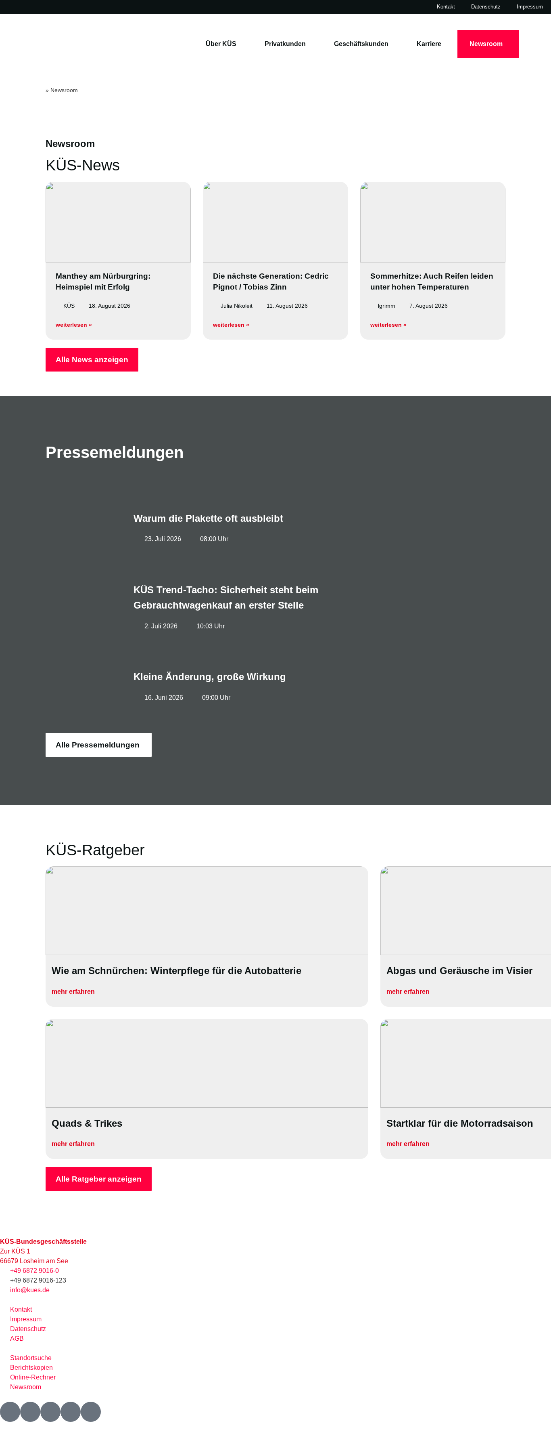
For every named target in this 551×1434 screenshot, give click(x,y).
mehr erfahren (73, 991)
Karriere (429, 43)
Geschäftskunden (361, 43)
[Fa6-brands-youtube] (30, 1412)
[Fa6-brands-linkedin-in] (71, 1412)
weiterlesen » (74, 324)
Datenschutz (486, 7)
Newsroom (486, 43)
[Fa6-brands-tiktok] (91, 1412)
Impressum (530, 7)
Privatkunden (285, 43)
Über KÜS (221, 43)
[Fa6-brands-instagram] (50, 1412)
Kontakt (446, 7)
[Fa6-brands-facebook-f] (10, 1412)
